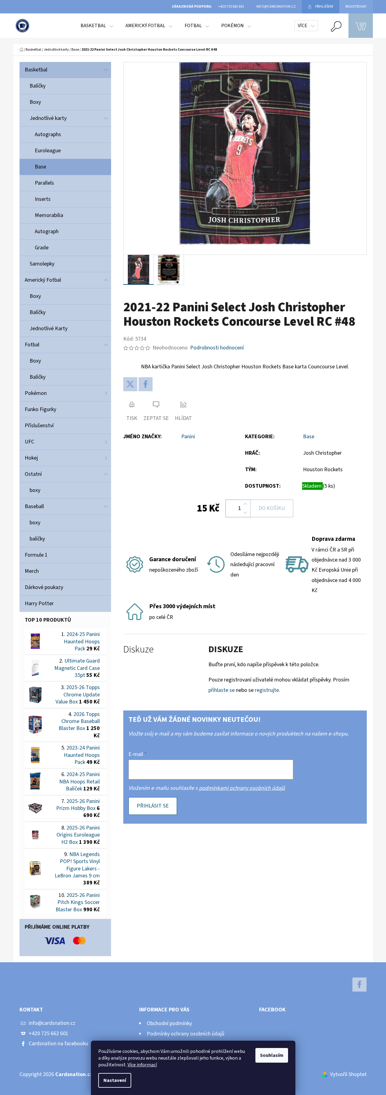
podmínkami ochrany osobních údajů (242, 788)
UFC (29, 442)
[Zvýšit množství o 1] (245, 504)
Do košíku (271, 508)
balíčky (37, 539)
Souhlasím (271, 1055)
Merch (32, 571)
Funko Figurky (40, 409)
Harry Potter (39, 603)
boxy (35, 490)
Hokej (31, 458)
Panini (188, 436)
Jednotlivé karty (48, 118)
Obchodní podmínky (169, 1023)
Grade (42, 247)
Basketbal (36, 70)
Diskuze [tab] (138, 649)
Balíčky (37, 86)
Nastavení (114, 1080)
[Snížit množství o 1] (245, 512)
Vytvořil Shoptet (348, 1074)
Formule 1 (36, 555)
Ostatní (33, 474)
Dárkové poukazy (44, 587)
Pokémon (36, 393)
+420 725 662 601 (48, 1033)
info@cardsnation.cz (52, 1023)
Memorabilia (49, 215)
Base (40, 167)
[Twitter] (130, 384)
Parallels (44, 183)
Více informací (142, 1064)
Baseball (34, 506)
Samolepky (42, 264)
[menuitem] (96, 25)
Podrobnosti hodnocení (217, 348)
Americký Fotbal (43, 280)
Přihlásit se (153, 806)
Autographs (48, 134)
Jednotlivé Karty (48, 328)
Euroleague (48, 150)
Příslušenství (39, 425)
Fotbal (32, 345)
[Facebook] (146, 384)
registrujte (267, 690)
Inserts (43, 199)
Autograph (47, 231)
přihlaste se (221, 690)
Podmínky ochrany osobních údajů (185, 1034)
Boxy (35, 102)
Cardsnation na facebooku (58, 1043)
